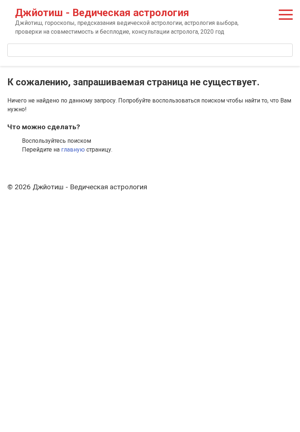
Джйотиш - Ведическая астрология (102, 13)
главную (73, 149)
